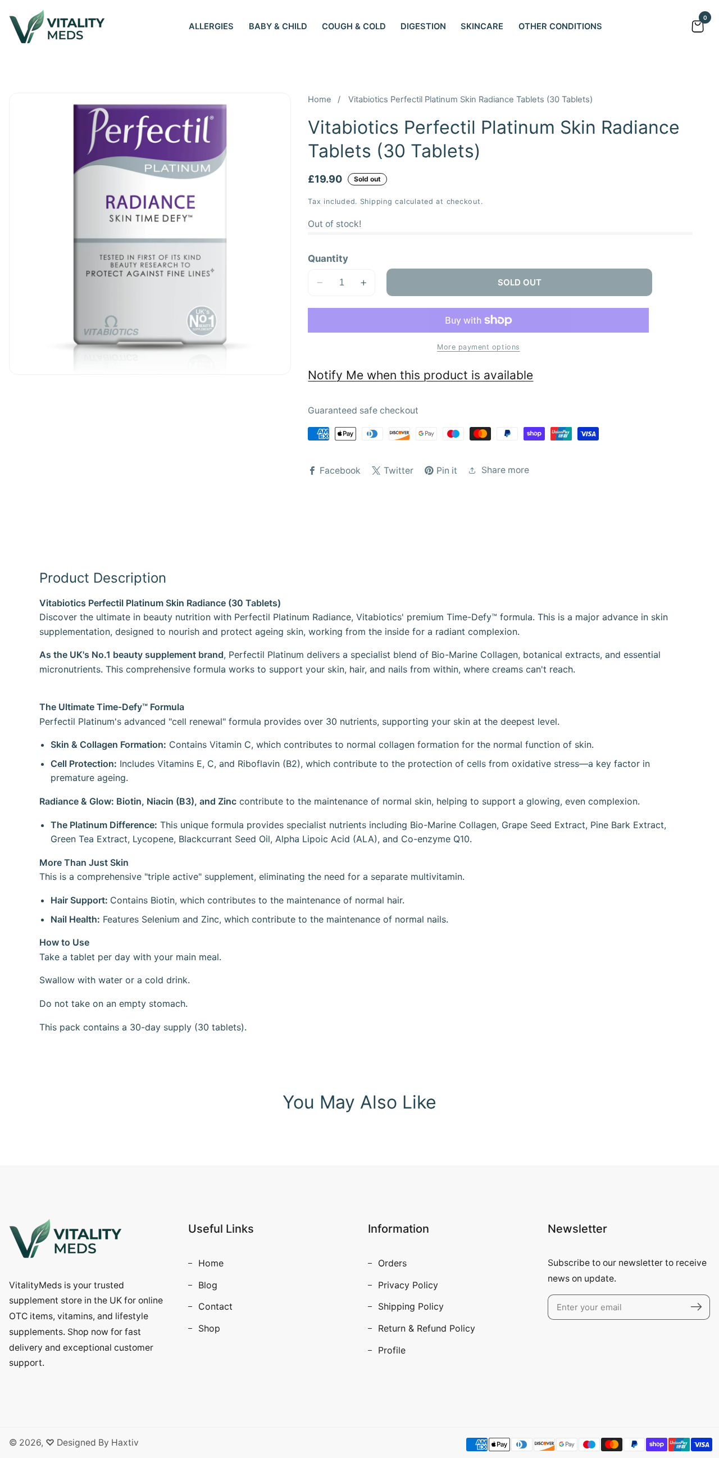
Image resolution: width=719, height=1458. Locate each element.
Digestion (423, 26)
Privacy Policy (406, 1285)
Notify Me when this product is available (420, 375)
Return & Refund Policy (425, 1328)
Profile (390, 1350)
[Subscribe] (696, 1307)
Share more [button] (505, 470)
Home (319, 99)
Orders (391, 1263)
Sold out (519, 282)
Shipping (376, 201)
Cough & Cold (354, 26)
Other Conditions (560, 26)
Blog (206, 1285)
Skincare (482, 26)
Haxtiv (125, 1442)
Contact (214, 1306)
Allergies (211, 26)
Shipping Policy (409, 1306)
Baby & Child (278, 26)
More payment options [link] (478, 347)
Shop (207, 1328)
